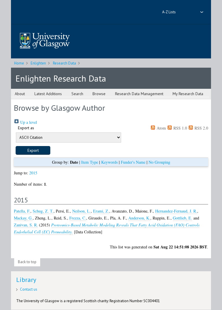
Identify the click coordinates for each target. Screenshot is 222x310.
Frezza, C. (77, 218)
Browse (99, 93)
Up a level (28, 122)
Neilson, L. (81, 211)
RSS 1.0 (179, 128)
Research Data (64, 63)
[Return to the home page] (45, 41)
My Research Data (188, 93)
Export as (26, 127)
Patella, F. (22, 211)
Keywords (109, 162)
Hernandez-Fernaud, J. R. (176, 211)
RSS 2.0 (200, 128)
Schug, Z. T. (43, 211)
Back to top (27, 261)
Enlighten (38, 63)
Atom (161, 128)
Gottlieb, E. (182, 218)
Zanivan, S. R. (26, 225)
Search (77, 93)
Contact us (28, 289)
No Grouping (159, 162)
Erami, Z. (101, 211)
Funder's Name (133, 162)
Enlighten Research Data (60, 78)
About (20, 93)
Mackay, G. (23, 218)
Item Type (89, 162)
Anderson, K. (139, 218)
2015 (33, 173)
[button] (33, 150)
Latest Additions (48, 93)
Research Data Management (139, 93)
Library (26, 280)
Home (19, 63)
